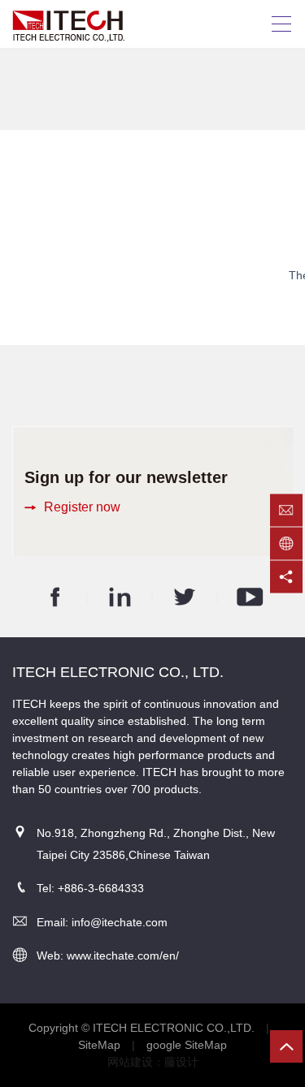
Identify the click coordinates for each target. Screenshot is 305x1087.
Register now (82, 507)
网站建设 (130, 1061)
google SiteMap (186, 1044)
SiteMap (99, 1044)
